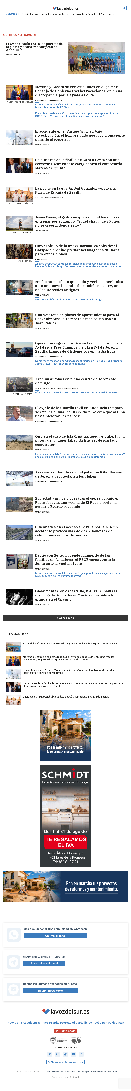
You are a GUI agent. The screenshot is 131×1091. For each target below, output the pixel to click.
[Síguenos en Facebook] (81, 1054)
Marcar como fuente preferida (67, 1062)
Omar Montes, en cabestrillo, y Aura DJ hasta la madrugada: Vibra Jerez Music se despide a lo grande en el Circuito (76, 595)
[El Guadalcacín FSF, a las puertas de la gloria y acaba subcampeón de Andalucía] (96, 58)
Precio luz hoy (29, 14)
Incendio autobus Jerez (54, 14)
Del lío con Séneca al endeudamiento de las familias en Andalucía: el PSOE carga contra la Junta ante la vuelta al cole (75, 559)
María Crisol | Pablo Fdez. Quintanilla (56, 388)
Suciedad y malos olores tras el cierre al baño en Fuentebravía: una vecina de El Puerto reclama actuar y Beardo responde (77, 502)
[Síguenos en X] (49, 1054)
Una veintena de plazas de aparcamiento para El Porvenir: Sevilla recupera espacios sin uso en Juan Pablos (77, 319)
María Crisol (13, 55)
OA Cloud (74, 1077)
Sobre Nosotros (55, 1071)
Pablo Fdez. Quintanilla (48, 100)
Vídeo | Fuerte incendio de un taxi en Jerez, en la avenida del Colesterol (77, 392)
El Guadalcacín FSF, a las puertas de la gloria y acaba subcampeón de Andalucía (34, 47)
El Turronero (106, 14)
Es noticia (12, 14)
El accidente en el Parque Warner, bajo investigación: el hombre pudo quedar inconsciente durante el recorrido (80, 135)
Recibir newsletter (50, 990)
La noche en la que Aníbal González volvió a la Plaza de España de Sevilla (75, 190)
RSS (115, 1071)
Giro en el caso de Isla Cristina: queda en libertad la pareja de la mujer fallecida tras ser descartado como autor (80, 440)
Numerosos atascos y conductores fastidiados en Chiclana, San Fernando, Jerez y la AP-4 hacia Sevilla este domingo (79, 362)
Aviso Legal (83, 1071)
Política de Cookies (101, 1071)
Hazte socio (67, 1031)
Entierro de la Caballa (83, 14)
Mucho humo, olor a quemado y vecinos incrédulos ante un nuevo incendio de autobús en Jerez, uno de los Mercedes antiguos (79, 286)
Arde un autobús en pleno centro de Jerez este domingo (68, 299)
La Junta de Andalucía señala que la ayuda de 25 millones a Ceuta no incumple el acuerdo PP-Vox (75, 106)
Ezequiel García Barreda (49, 197)
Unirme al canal (55, 935)
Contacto (70, 1071)
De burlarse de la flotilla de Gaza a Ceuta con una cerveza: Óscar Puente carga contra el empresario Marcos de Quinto (78, 164)
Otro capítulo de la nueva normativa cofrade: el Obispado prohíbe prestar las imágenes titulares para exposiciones (77, 250)
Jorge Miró (41, 230)
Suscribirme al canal (44, 963)
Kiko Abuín (41, 259)
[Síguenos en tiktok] (65, 1054)
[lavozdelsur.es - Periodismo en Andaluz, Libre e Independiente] (65, 8)
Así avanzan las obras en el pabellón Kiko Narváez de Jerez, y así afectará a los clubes (79, 474)
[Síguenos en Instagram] (57, 1054)
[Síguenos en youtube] (73, 1054)
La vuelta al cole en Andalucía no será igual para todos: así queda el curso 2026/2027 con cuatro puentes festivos (78, 574)
